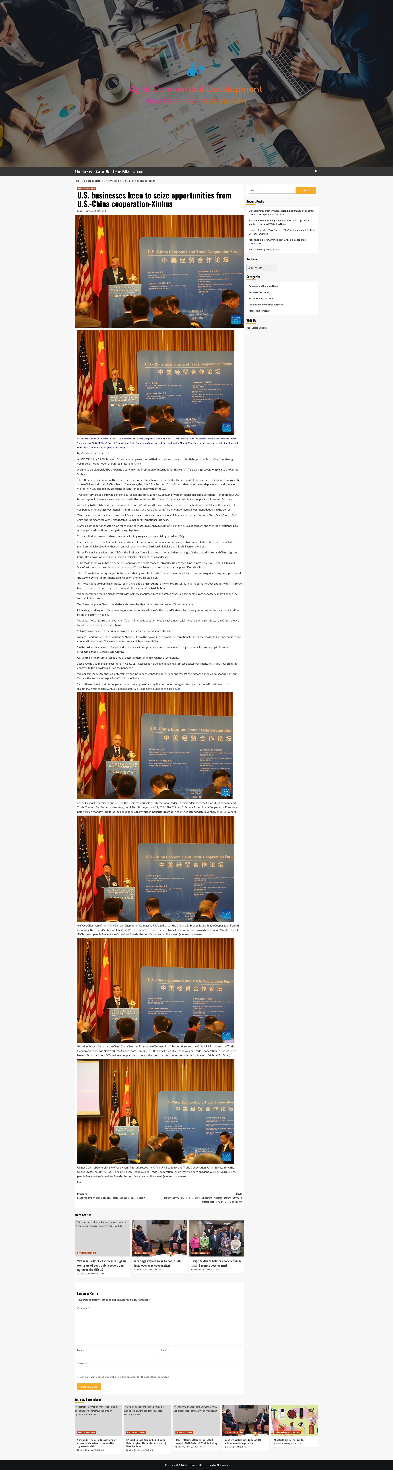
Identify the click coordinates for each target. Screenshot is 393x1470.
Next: (202, 1198)
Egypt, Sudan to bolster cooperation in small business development (216, 1263)
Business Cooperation (86, 188)
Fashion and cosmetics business (266, 304)
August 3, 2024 (95, 211)
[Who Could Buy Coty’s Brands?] (294, 1420)
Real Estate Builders (256, 327)
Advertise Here (83, 172)
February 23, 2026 (94, 1273)
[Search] (316, 171)
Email (165, 1350)
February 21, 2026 (151, 1269)
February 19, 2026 (208, 1269)
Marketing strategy (259, 310)
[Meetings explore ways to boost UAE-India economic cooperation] (159, 1238)
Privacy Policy (121, 172)
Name (81, 1350)
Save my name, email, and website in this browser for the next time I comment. (124, 1376)
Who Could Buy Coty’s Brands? (265, 249)
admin (82, 211)
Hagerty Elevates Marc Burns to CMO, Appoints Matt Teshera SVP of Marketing (282, 232)
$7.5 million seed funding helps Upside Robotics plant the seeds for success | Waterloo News (279, 222)
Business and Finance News (263, 286)
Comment (83, 1308)
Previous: (111, 1196)
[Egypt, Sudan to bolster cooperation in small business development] (216, 1238)
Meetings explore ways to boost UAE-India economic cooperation (157, 1263)
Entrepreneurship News (261, 298)
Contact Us (102, 172)
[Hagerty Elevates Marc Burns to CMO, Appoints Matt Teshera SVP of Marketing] (196, 1420)
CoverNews (206, 1464)
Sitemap (138, 172)
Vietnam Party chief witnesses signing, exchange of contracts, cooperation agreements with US (102, 1265)
